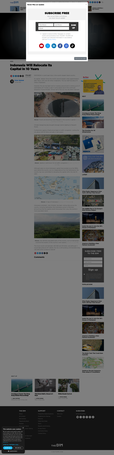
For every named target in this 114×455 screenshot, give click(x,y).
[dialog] (13, 439)
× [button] (23, 428)
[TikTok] (72, 45)
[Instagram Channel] (66, 45)
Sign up (73, 26)
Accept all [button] (8, 447)
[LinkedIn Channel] (54, 45)
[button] (13, 444)
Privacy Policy (51, 39)
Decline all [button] (18, 447)
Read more (5, 442)
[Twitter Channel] (48, 45)
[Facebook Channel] (60, 45)
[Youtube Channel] (41, 45)
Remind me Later (80, 58)
